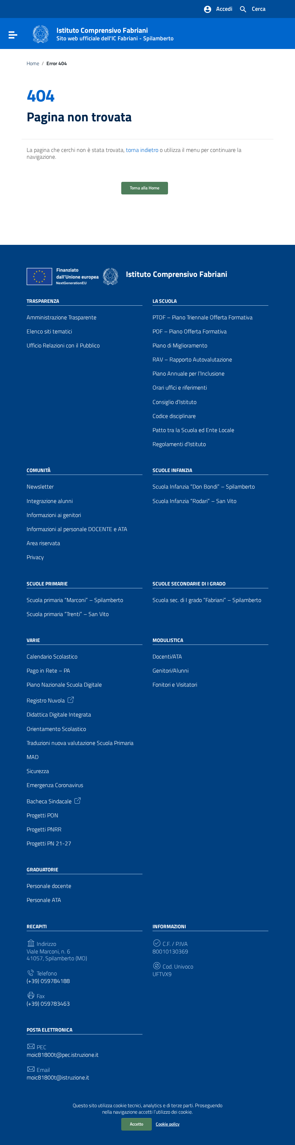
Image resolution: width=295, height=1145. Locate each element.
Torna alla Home (144, 187)
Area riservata (43, 543)
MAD (32, 757)
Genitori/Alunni (171, 670)
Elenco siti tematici (49, 331)
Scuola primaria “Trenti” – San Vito (68, 614)
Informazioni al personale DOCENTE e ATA (77, 529)
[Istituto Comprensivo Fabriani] (41, 33)
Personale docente (49, 886)
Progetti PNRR (44, 829)
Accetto (136, 1124)
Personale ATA (44, 900)
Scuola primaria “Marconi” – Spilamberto (75, 600)
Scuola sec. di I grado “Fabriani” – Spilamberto (207, 600)
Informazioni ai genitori (54, 515)
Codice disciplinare (174, 416)
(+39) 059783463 (48, 1003)
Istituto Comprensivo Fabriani (114, 32)
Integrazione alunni (50, 501)
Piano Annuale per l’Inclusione (188, 373)
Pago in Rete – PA (48, 670)
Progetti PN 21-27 (49, 843)
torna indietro (142, 149)
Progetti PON (42, 815)
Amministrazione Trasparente (61, 317)
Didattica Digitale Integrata (59, 714)
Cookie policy (168, 1124)
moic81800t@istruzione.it (58, 1077)
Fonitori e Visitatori (175, 684)
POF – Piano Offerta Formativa (190, 331)
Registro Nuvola (46, 700)
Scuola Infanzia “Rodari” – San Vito (194, 501)
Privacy (35, 557)
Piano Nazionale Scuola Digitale (64, 684)
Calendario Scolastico (52, 656)
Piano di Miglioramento (180, 345)
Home (33, 63)
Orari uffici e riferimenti (180, 387)
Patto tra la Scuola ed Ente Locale (193, 430)
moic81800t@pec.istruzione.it (63, 1054)
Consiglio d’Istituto (174, 402)
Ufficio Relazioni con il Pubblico (63, 345)
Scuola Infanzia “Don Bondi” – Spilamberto (204, 486)
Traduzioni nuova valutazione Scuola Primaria (80, 743)
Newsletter (40, 486)
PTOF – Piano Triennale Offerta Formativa (203, 317)
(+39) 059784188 (48, 981)
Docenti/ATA (167, 656)
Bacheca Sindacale (49, 800)
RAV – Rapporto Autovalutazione (192, 359)
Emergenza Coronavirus (55, 785)
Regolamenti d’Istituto (179, 444)
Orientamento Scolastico (56, 729)
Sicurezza (38, 771)
